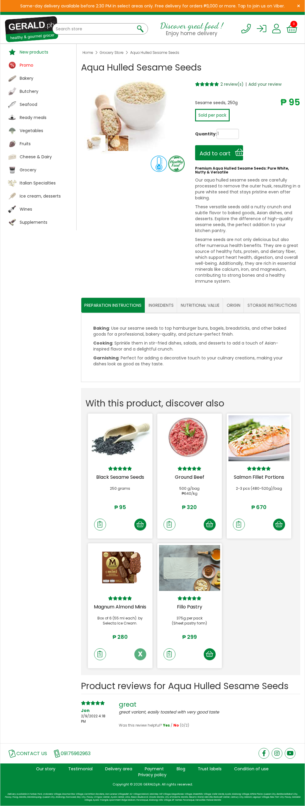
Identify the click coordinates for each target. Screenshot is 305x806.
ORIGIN (233, 305)
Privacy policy (152, 775)
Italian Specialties (38, 183)
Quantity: (200, 134)
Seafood (28, 104)
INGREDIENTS (161, 305)
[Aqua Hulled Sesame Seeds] (95, 143)
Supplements (33, 222)
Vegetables (31, 131)
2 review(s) (232, 84)
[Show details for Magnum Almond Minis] (120, 568)
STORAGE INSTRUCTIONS (272, 305)
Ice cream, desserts (40, 196)
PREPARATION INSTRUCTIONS (112, 305)
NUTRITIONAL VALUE (200, 305)
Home (88, 52)
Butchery (29, 91)
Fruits (25, 144)
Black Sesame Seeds (120, 477)
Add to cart (217, 153)
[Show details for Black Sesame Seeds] (120, 438)
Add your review (264, 84)
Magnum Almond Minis (120, 606)
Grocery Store (112, 52)
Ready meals (33, 117)
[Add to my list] (100, 524)
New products (34, 52)
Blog (181, 769)
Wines (26, 209)
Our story (45, 769)
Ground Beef (189, 477)
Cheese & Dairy (36, 157)
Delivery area (118, 769)
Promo (26, 65)
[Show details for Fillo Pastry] (189, 568)
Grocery (28, 170)
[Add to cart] (140, 524)
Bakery (26, 78)
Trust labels (210, 769)
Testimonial (80, 769)
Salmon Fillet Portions (259, 477)
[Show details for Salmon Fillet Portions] (259, 438)
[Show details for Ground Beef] (189, 438)
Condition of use (251, 769)
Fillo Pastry (189, 606)
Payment (154, 769)
